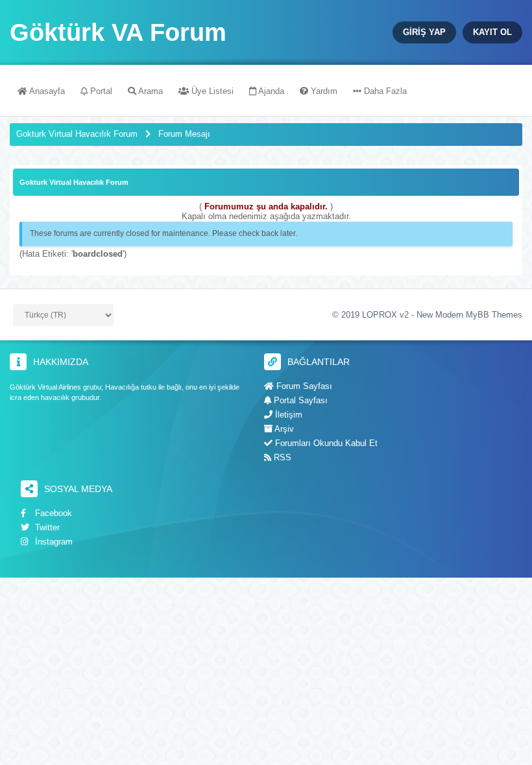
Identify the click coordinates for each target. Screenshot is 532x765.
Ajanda (270, 91)
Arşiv (283, 429)
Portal (100, 91)
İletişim (287, 414)
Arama (149, 91)
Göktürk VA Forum (118, 32)
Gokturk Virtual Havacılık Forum (77, 134)
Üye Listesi (211, 91)
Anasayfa (46, 91)
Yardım (322, 91)
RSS (281, 457)
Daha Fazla (384, 91)
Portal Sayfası (299, 400)
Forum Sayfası (303, 386)
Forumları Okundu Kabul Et (325, 443)
